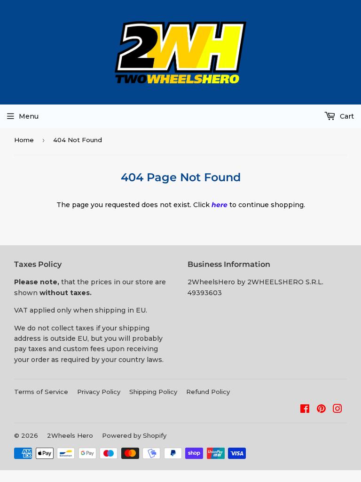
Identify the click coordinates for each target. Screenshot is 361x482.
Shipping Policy (153, 391)
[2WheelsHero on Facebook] (305, 410)
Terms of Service (41, 391)
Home (24, 140)
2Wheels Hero (70, 435)
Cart (346, 116)
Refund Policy (208, 391)
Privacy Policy (98, 391)
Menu (29, 116)
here (220, 205)
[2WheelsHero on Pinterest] (321, 410)
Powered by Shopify (134, 435)
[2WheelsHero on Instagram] (337, 410)
